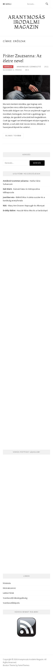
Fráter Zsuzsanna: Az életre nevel (22, 58)
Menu (8, 4)
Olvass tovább (13, 135)
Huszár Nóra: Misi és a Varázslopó (32, 210)
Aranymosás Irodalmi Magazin (26, 22)
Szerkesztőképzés (11, 603)
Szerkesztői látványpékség (15, 598)
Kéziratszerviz (9, 588)
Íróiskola (7, 583)
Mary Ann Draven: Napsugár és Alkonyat (26, 205)
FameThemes (23, 665)
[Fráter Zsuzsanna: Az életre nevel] (26, 87)
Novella (8, 67)
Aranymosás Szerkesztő (29, 67)
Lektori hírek (8, 593)
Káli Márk (7, 189)
